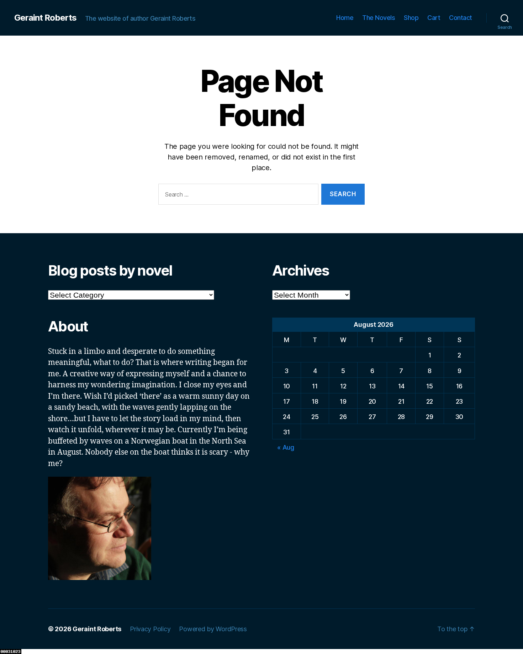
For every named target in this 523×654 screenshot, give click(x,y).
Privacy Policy (150, 629)
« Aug (285, 447)
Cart (433, 17)
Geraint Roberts (45, 18)
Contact (460, 17)
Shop (411, 17)
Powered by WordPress (213, 629)
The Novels (378, 17)
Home (344, 17)
